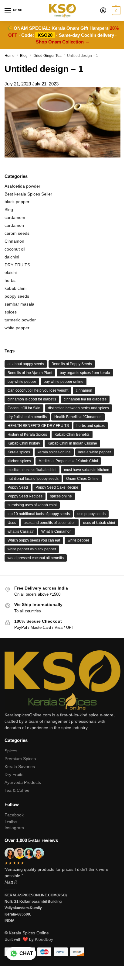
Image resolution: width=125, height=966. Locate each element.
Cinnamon (14, 241)
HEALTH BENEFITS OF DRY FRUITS (38, 426)
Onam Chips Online (82, 478)
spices (11, 312)
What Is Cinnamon (56, 531)
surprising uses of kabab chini (32, 505)
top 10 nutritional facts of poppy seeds (39, 514)
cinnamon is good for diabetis (32, 399)
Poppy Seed (18, 487)
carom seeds (17, 233)
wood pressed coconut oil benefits (36, 558)
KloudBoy (44, 939)
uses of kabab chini (99, 523)
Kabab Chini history (24, 443)
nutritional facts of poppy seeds (33, 478)
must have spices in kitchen (86, 470)
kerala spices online (54, 452)
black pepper (17, 201)
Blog (24, 56)
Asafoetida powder (22, 186)
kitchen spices (19, 461)
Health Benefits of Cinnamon (78, 417)
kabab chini (15, 288)
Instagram (14, 827)
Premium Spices (20, 758)
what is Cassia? (21, 531)
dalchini (12, 256)
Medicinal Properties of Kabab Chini (68, 461)
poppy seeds (17, 296)
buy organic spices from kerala (85, 373)
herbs (10, 280)
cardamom (15, 217)
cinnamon (84, 390)
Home (10, 56)
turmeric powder (20, 319)
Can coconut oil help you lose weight (38, 390)
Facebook (14, 814)
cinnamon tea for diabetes (85, 399)
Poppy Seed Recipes (25, 496)
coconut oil (15, 249)
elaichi (11, 272)
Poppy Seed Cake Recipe (56, 487)
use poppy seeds (91, 514)
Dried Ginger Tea (47, 56)
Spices (11, 750)
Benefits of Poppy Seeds (72, 364)
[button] (115, 10)
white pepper (17, 327)
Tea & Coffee (17, 790)
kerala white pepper (94, 452)
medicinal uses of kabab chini (32, 470)
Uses (12, 523)
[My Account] (103, 11)
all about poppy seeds (26, 364)
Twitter (11, 821)
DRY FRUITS (17, 264)
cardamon (14, 225)
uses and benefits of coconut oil (50, 523)
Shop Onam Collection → (63, 41)
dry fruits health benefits (27, 417)
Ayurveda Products (23, 782)
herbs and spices (90, 426)
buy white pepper (22, 381)
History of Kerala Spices (27, 434)
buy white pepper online (63, 381)
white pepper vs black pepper (32, 549)
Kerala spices (19, 452)
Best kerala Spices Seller (28, 194)
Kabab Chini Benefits (72, 434)
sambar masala (19, 304)
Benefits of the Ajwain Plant (30, 373)
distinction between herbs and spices (78, 408)
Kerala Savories (20, 766)
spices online (61, 496)
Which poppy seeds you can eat (34, 540)
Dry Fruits (14, 774)
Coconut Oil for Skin (24, 408)
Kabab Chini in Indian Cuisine (72, 443)
